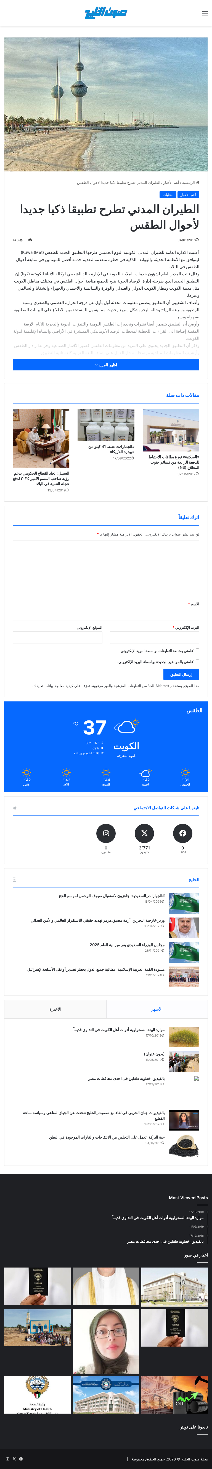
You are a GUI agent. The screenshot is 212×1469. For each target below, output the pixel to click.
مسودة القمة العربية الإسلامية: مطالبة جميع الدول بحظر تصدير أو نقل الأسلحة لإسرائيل (96, 969)
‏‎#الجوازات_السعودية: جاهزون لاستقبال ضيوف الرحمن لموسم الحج (112, 895)
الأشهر (157, 1009)
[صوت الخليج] (106, 13)
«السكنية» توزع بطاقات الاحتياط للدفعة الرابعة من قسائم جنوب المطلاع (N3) (174, 462)
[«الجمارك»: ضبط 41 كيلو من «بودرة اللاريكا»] (106, 425)
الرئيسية (189, 182)
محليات (168, 194)
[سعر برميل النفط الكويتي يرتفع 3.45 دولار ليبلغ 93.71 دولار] (174, 1395)
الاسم (193, 604)
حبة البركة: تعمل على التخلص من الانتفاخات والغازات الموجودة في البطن (107, 1137)
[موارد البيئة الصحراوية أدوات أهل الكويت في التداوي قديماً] (184, 1037)
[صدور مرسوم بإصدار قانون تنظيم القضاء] (174, 1287)
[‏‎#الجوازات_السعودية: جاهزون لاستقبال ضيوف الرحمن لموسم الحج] (184, 903)
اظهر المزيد (107, 364)
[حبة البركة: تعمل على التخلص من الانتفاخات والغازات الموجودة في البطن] (184, 1145)
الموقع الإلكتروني (89, 627)
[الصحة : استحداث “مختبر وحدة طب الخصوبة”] (106, 1286)
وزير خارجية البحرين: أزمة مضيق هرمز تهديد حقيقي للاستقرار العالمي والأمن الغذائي (98, 920)
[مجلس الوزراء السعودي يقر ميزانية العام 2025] (184, 952)
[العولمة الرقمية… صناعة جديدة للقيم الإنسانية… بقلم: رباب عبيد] (106, 1341)
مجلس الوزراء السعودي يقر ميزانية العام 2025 (127, 944)
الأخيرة (55, 1009)
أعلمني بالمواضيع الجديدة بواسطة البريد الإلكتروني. (156, 662)
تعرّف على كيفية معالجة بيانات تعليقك (61, 686)
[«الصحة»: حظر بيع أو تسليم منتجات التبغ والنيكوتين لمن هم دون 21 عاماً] (37, 1395)
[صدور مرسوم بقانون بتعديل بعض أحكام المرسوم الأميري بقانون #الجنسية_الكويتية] (174, 1328)
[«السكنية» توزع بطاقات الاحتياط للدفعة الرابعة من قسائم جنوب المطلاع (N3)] (171, 430)
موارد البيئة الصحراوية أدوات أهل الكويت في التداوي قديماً (119, 1029)
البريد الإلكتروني (186, 627)
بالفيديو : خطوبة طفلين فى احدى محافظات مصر (126, 1078)
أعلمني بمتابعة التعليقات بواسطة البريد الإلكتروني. (157, 651)
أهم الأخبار (171, 182)
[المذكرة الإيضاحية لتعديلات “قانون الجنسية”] (37, 1286)
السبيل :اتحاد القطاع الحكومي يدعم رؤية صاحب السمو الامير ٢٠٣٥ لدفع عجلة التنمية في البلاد (41, 478)
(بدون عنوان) (154, 1053)
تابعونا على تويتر (194, 1427)
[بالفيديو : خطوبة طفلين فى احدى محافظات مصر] (184, 1091)
